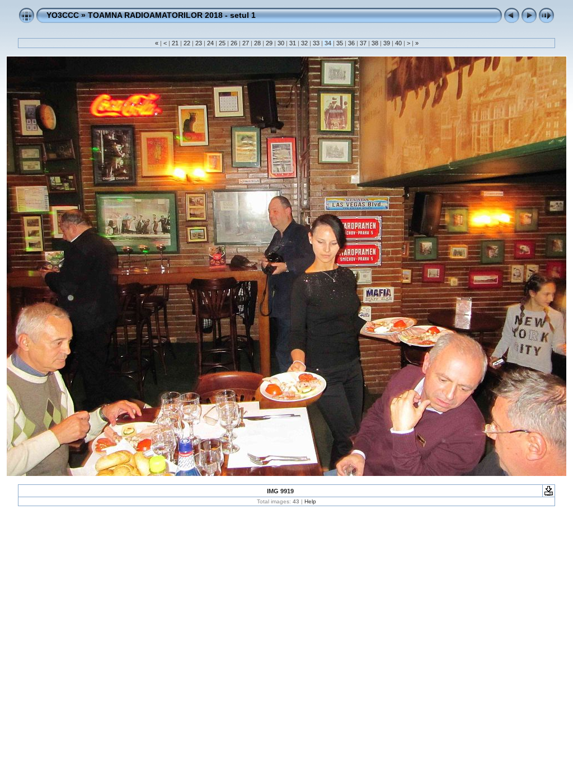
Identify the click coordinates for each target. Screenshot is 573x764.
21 (175, 43)
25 (222, 43)
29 (269, 43)
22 (187, 43)
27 (246, 43)
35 (340, 43)
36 (351, 43)
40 (398, 43)
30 (281, 43)
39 (387, 43)
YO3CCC (62, 15)
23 (199, 43)
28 (257, 43)
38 (375, 43)
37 (363, 43)
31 (293, 43)
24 (210, 43)
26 (234, 43)
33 (316, 43)
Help (310, 501)
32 (304, 43)
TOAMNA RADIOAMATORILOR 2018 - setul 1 (172, 15)
